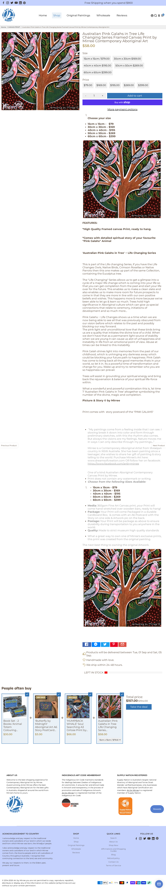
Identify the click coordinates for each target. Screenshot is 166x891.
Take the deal (138, 706)
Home (43, 15)
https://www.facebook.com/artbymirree (113, 463)
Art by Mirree (68, 793)
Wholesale (103, 15)
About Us (113, 842)
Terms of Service (113, 865)
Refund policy (113, 858)
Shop (56, 15)
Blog (113, 855)
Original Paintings (78, 15)
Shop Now (113, 845)
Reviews (122, 15)
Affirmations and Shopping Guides (113, 850)
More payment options (122, 109)
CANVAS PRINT (14, 27)
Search (113, 838)
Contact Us (113, 862)
